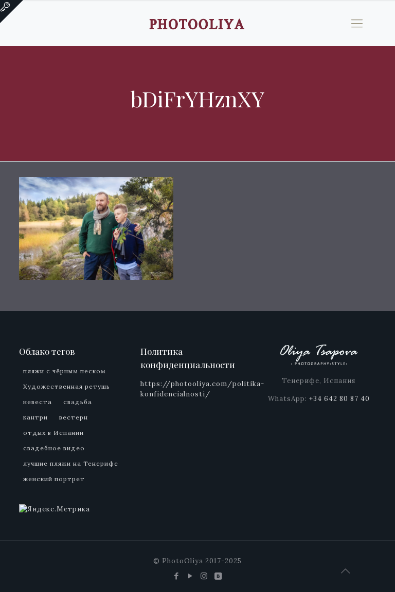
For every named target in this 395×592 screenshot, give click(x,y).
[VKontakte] (218, 576)
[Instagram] (204, 576)
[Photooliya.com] (197, 23)
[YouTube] (190, 576)
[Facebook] (176, 576)
